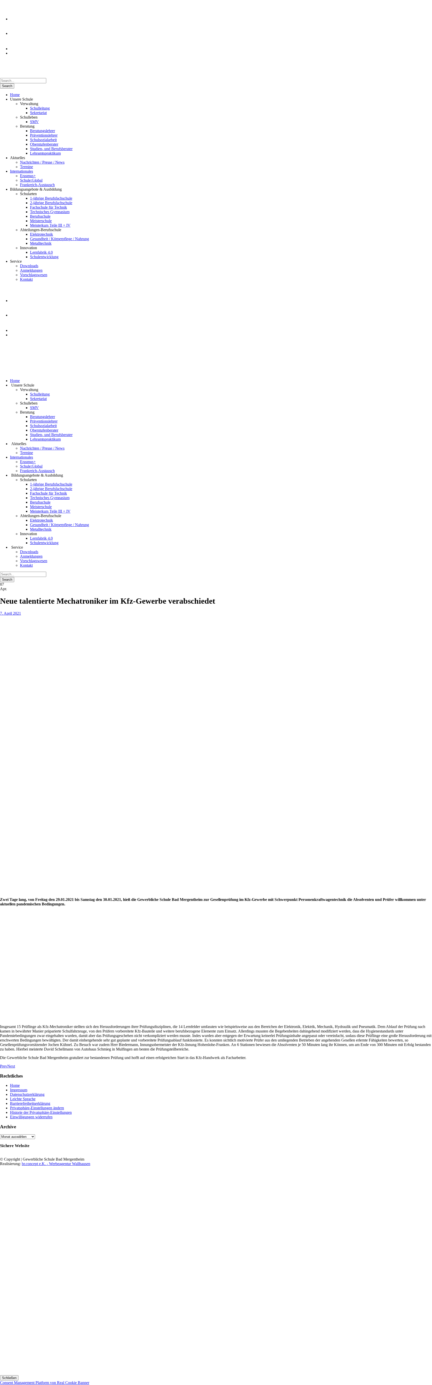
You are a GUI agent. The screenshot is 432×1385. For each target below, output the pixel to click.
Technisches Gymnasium (50, 212)
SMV (34, 122)
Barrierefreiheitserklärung (30, 1103)
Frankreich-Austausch (37, 185)
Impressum (18, 1090)
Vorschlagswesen (33, 275)
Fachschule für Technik (48, 207)
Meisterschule (41, 221)
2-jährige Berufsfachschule (51, 203)
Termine (26, 167)
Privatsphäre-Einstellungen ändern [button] (37, 1108)
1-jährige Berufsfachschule (51, 198)
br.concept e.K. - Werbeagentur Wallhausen (56, 1164)
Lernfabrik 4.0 (41, 252)
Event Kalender (22, 53)
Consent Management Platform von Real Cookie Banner (44, 1382)
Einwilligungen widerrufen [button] (31, 1117)
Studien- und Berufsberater (51, 149)
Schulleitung (40, 108)
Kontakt (26, 279)
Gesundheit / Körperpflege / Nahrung (59, 239)
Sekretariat (38, 113)
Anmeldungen (31, 270)
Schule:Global (31, 180)
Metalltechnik (41, 243)
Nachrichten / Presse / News (42, 162)
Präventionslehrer (44, 135)
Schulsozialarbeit (43, 140)
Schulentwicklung (44, 257)
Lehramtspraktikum (45, 153)
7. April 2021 (10, 613)
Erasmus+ (28, 176)
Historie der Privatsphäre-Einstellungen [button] (41, 1112)
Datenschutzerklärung (27, 1094)
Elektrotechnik (41, 234)
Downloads (29, 266)
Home (15, 95)
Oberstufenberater (44, 144)
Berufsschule (40, 216)
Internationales (21, 171)
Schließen (9, 1378)
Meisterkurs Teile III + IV (50, 225)
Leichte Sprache (23, 1099)
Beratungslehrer (42, 131)
